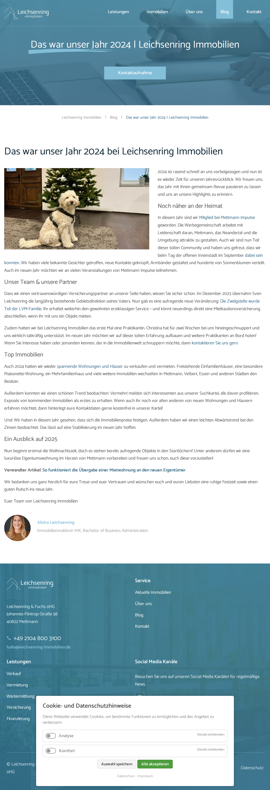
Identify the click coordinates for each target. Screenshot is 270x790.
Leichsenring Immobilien (81, 117)
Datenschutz (126, 776)
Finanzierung (18, 718)
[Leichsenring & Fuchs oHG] (71, 584)
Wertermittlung (21, 696)
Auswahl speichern (116, 764)
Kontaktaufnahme (135, 73)
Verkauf (14, 673)
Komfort (67, 750)
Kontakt (254, 12)
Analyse (66, 735)
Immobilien (157, 12)
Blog (224, 12)
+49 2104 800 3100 (37, 638)
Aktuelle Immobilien (153, 592)
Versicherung (19, 707)
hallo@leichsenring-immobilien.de (39, 647)
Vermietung (17, 685)
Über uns (194, 12)
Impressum (145, 776)
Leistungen (118, 12)
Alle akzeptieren (155, 764)
